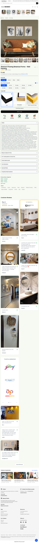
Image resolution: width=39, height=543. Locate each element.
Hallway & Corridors (29, 187)
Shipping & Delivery (4, 515)
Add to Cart (19, 111)
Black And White (4, 189)
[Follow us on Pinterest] (25, 522)
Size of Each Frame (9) (5, 83)
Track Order (3, 494)
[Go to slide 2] (9, 402)
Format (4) (3, 77)
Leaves (9, 187)
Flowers (23, 189)
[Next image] (36, 39)
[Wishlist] (33, 7)
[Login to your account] (35, 7)
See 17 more (3, 183)
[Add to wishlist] (37, 67)
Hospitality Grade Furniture (24, 514)
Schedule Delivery (4, 495)
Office (35, 187)
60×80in (23, 88)
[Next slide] (17, 402)
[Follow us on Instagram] (23, 522)
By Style (5, 180)
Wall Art (2, 64)
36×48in (3, 88)
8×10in (4, 85)
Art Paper (4, 80)
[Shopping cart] (37, 7)
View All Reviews (19, 464)
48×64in (10, 88)
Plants (19, 187)
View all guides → (35, 470)
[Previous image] (3, 39)
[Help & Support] (36, 540)
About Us (2, 520)
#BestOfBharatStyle (23, 520)
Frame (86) (3, 90)
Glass (14, 80)
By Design (6, 178)
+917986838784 (30, 491)
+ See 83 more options (19, 108)
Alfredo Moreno (7, 64)
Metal (18, 80)
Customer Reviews (23, 492)
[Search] (37, 3)
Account (2, 512)
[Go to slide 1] (8, 402)
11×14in (10, 85)
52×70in (16, 88)
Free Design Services (24, 511)
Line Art (15, 189)
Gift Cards (22, 512)
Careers (2, 521)
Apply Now (2, 504)
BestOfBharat (23, 527)
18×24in (23, 85)
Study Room (14, 187)
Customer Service (4, 511)
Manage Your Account (4, 505)
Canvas (9, 80)
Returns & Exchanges (4, 514)
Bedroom (22, 187)
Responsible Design (4, 523)
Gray (19, 189)
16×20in (16, 85)
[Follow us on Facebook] (21, 522)
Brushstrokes (3, 187)
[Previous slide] (3, 402)
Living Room (11, 189)
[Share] (35, 67)
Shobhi (21, 528)
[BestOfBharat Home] (6, 7)
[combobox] (18, 3)
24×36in (29, 85)
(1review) (9, 69)
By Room (5, 181)
